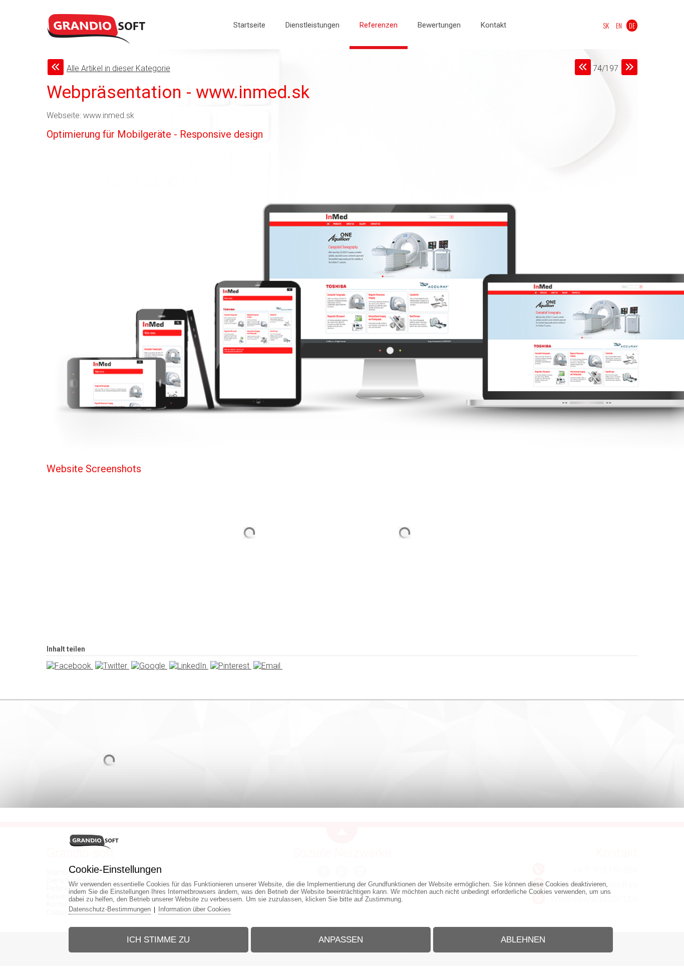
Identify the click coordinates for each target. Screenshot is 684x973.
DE (632, 26)
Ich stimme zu (158, 939)
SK (606, 26)
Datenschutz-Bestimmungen (110, 909)
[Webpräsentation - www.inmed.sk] (249, 580)
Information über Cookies (194, 909)
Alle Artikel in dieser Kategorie (118, 68)
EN (619, 26)
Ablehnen (523, 939)
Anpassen (340, 939)
